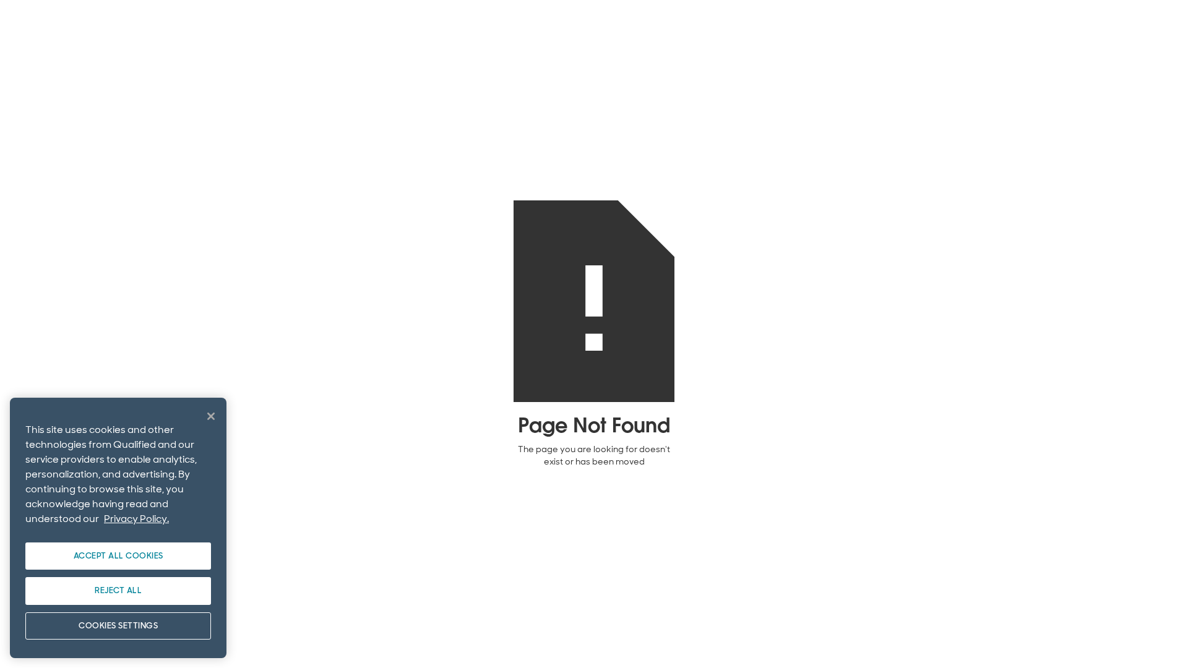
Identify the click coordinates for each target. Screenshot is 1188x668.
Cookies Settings (118, 625)
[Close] (211, 416)
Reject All (118, 590)
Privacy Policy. (136, 518)
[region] (118, 528)
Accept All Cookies (118, 555)
